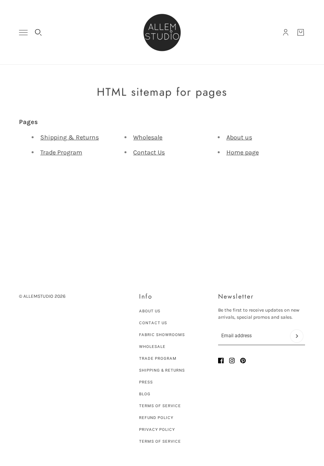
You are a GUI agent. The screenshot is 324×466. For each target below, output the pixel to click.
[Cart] (300, 32)
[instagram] (232, 360)
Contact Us (149, 152)
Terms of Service (160, 406)
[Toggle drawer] (23, 32)
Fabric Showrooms (162, 335)
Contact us (153, 323)
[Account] (285, 32)
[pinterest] (243, 360)
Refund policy (156, 417)
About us (239, 137)
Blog (145, 394)
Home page (242, 152)
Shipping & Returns (69, 137)
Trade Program (61, 152)
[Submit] (296, 336)
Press (146, 382)
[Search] (38, 32)
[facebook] (221, 360)
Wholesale (147, 137)
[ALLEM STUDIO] (162, 32)
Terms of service (160, 441)
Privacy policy (157, 429)
